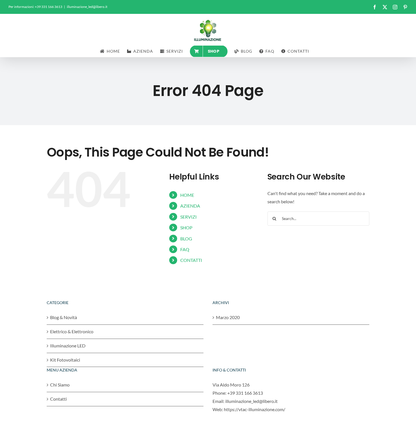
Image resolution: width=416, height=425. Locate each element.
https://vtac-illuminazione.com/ (254, 409)
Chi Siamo (60, 384)
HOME (187, 195)
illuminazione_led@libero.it (87, 7)
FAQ (184, 249)
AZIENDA (190, 205)
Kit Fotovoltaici (65, 359)
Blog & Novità (63, 317)
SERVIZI (188, 216)
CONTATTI (191, 260)
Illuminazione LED (67, 345)
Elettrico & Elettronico (71, 331)
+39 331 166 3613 (245, 393)
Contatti (58, 398)
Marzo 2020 (228, 317)
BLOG (186, 238)
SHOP (186, 227)
